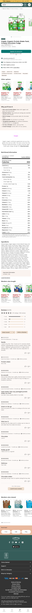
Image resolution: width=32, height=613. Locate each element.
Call (16, 531)
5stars (5, 316)
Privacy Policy (16, 584)
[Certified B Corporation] (9, 555)
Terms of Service (16, 582)
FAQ (26, 531)
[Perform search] (4, 5)
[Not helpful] (28, 353)
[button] (29, 4)
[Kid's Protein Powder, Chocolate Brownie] (18, 86)
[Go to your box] (29, 4)
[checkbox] (16, 316)
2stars (5, 324)
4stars (5, 319)
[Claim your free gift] (25, 4)
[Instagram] (12, 542)
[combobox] (12, 4)
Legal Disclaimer (5, 277)
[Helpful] (25, 353)
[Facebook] (9, 542)
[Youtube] (16, 542)
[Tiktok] (19, 542)
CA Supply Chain (16, 587)
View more (4, 75)
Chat (6, 531)
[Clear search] (21, 4)
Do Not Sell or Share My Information (16, 589)
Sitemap (16, 593)
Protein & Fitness (14, 8)
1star (5, 326)
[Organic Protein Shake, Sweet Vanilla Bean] (6, 86)
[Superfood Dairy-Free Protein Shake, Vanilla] (18, 504)
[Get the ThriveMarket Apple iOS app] (16, 546)
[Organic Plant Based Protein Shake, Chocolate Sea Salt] (6, 504)
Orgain (2, 45)
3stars (5, 321)
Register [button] (4, 92)
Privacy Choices (16, 586)
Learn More (16, 67)
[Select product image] (16, 22)
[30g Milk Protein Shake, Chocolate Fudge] (18, 288)
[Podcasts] (22, 542)
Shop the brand (24, 146)
